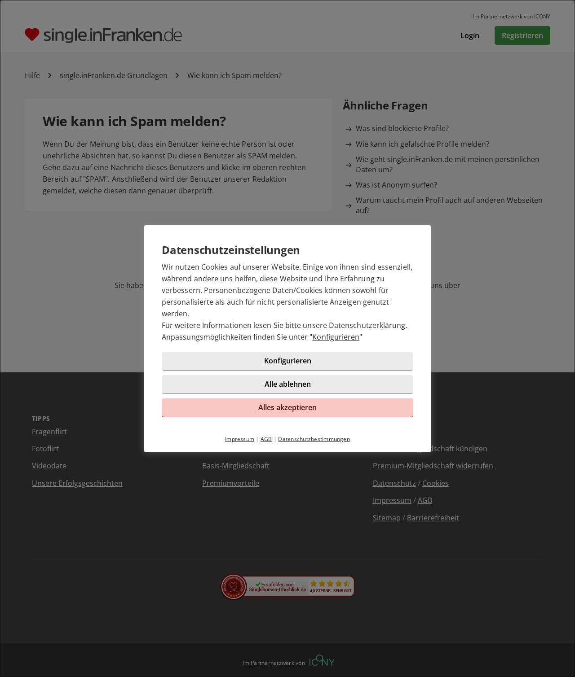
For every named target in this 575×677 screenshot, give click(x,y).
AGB (266, 439)
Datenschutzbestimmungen (314, 439)
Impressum (239, 439)
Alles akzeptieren (287, 407)
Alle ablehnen (288, 384)
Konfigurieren (335, 337)
